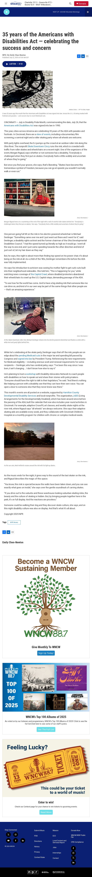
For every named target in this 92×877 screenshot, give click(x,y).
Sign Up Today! (46, 653)
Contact (56, 858)
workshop (31, 374)
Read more (46, 812)
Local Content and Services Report (59, 841)
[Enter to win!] (46, 768)
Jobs (54, 847)
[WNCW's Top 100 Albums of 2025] (46, 687)
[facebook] (73, 848)
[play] (7, 12)
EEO (54, 836)
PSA (36, 836)
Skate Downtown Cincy (39, 146)
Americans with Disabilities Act (18, 125)
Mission (55, 830)
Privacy (37, 852)
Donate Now (75, 830)
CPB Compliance (77, 842)
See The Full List (46, 729)
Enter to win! (46, 802)
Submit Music (39, 830)
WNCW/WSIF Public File (78, 836)
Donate (82, 3)
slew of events (43, 134)
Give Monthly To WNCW (46, 647)
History (37, 847)
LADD (75, 395)
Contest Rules (39, 857)
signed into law (25, 358)
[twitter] (73, 858)
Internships (57, 853)
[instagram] (73, 853)
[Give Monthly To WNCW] (46, 599)
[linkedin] (73, 862)
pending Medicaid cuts (29, 355)
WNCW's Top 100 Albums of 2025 (46, 717)
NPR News (14, 522)
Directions (38, 841)
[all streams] (88, 12)
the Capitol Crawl (39, 274)
